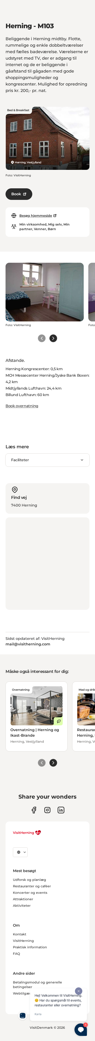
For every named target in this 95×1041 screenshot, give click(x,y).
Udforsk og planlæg (29, 880)
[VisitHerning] (27, 832)
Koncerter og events (30, 893)
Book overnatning (22, 406)
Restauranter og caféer (32, 886)
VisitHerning (23, 941)
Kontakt (19, 934)
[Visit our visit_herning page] (47, 810)
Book (16, 194)
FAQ (16, 954)
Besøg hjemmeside (35, 216)
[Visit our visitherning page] (34, 810)
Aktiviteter (22, 906)
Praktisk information (30, 947)
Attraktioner (23, 899)
